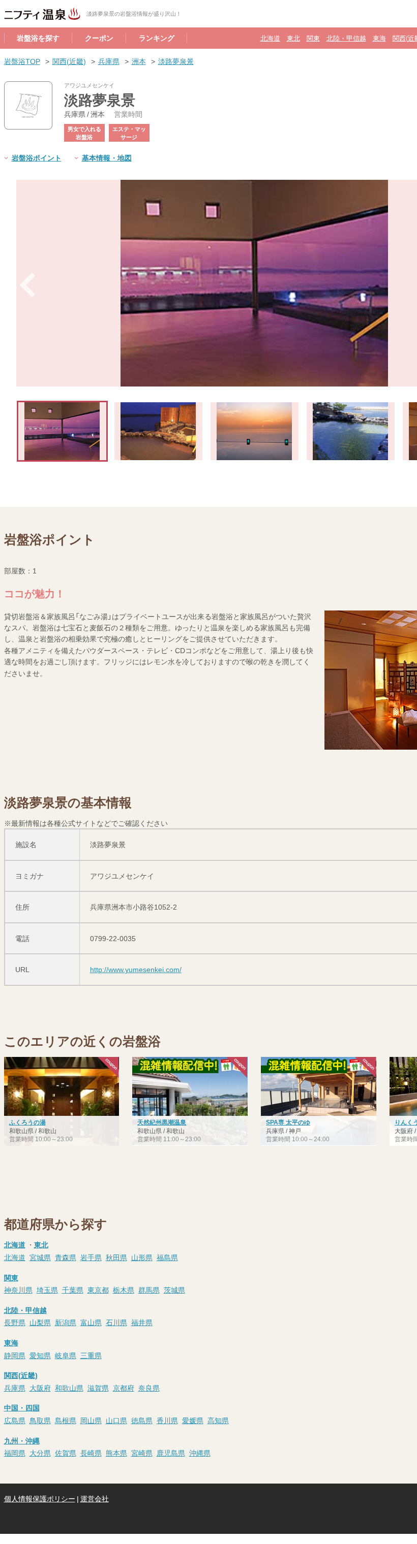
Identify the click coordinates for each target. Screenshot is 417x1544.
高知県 (218, 1420)
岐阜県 (65, 1355)
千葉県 (72, 1289)
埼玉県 (47, 1289)
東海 (379, 38)
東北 (293, 38)
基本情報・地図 (107, 157)
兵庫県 (109, 61)
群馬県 (149, 1289)
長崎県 (91, 1453)
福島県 (167, 1257)
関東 (313, 38)
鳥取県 (40, 1420)
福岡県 (14, 1453)
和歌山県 (69, 1387)
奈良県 (149, 1387)
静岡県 (14, 1355)
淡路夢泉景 (176, 61)
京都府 (123, 1387)
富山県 (91, 1322)
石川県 (116, 1322)
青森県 (65, 1257)
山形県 (142, 1257)
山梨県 (40, 1322)
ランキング (156, 38)
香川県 (167, 1420)
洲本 (139, 61)
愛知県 (40, 1355)
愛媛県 (192, 1420)
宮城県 (40, 1257)
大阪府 (40, 1387)
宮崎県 (142, 1453)
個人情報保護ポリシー (39, 1498)
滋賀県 (98, 1387)
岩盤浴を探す (38, 38)
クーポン (99, 38)
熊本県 (116, 1453)
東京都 (98, 1289)
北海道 (270, 38)
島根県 (65, 1420)
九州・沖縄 (22, 1440)
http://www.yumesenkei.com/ (136, 969)
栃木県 (123, 1289)
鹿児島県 (171, 1453)
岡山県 (91, 1420)
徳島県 (142, 1420)
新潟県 (65, 1322)
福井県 (142, 1322)
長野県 (14, 1322)
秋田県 (116, 1257)
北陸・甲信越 (346, 38)
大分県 (40, 1453)
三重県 (91, 1355)
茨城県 (174, 1289)
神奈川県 (18, 1289)
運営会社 (94, 1498)
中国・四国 (22, 1407)
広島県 (14, 1420)
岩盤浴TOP (22, 61)
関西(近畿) (69, 61)
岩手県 (91, 1257)
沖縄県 (200, 1453)
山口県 (116, 1420)
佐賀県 (65, 1453)
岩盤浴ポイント (37, 157)
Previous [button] (27, 285)
